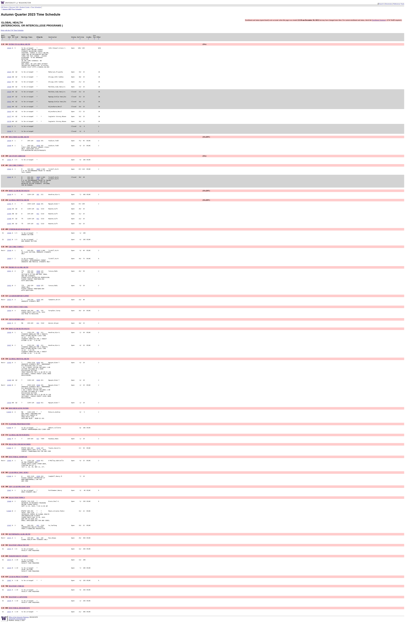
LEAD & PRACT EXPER (18, 577)
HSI (38, 209)
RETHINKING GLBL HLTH (19, 534)
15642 (9, 169)
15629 (9, 92)
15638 (9, 131)
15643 (9, 177)
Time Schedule (36, 7)
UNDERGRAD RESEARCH (19, 229)
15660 (9, 428)
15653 (9, 299)
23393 (9, 385)
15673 (9, 560)
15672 (9, 549)
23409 (9, 380)
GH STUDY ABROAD (17, 156)
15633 (9, 111)
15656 (9, 332)
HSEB (38, 140)
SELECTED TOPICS (17, 497)
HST (38, 438)
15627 (9, 82)
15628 (9, 87)
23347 (9, 525)
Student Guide (24, 7)
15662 (9, 438)
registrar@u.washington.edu (17, 619)
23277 (9, 116)
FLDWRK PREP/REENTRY (19, 424)
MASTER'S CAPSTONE (18, 597)
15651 (9, 271)
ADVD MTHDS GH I (16, 319)
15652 (9, 285)
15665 (9, 460)
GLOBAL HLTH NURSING (19, 435)
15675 (9, 590)
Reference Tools (398, 4)
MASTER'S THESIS (16, 586)
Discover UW (13, 7)
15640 (9, 145)
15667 (9, 490)
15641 (9, 160)
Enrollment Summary (379, 20)
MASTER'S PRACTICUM (19, 545)
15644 (9, 194)
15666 (9, 476)
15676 (9, 601)
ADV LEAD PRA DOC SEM (19, 486)
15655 (9, 323)
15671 (9, 538)
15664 (9, 448)
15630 (9, 96)
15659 (9, 412)
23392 (9, 362)
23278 (9, 121)
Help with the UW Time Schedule (12, 30)
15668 (9, 501)
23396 (9, 218)
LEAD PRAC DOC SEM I (18, 472)
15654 (9, 310)
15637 (9, 126)
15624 (9, 48)
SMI (38, 194)
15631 (9, 101)
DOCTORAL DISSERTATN (19, 608)
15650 (9, 258)
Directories (388, 4)
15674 (9, 568)
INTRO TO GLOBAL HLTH (19, 44)
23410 (9, 402)
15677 (9, 612)
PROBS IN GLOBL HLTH (18, 267)
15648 (9, 250)
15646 (9, 233)
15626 (9, 77)
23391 (9, 204)
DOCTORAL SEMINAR (18, 457)
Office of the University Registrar (19, 617)
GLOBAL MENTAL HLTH (19, 200)
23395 (9, 214)
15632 (9, 106)
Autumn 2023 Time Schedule (12, 9)
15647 (9, 239)
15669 (9, 511)
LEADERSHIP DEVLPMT (19, 296)
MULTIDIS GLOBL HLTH (19, 137)
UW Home (4, 7)
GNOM (38, 169)
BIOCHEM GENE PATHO (19, 408)
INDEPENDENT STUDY (18, 556)
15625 (9, 72)
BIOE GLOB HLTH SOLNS (19, 191)
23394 (9, 209)
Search (381, 4)
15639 (9, 140)
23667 (9, 580)
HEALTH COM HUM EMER (20, 444)
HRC (38, 310)
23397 (9, 223)
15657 (9, 345)
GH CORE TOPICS (16, 165)
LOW (38, 179)
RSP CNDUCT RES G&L (18, 307)
